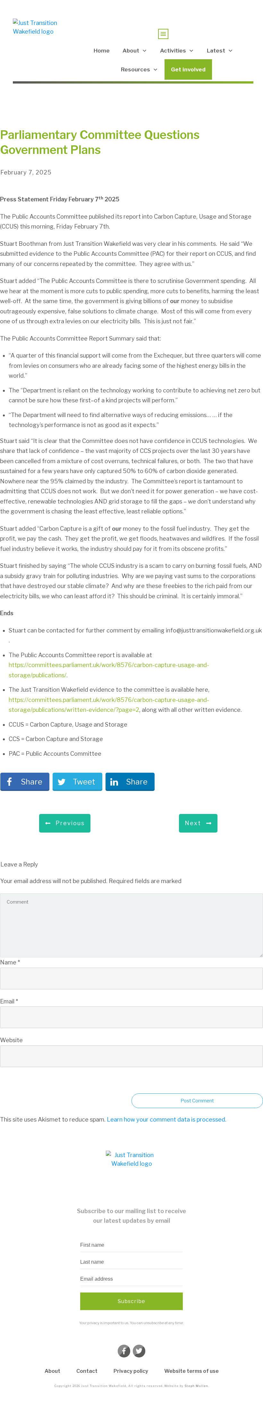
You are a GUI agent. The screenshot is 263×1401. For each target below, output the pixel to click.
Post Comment (197, 1101)
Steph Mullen (196, 1386)
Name (10, 962)
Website (11, 1040)
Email (9, 1001)
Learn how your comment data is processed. (166, 1119)
